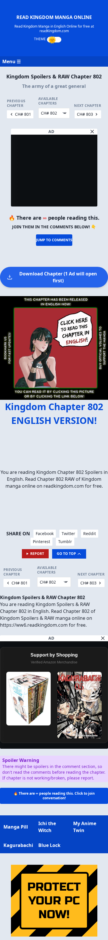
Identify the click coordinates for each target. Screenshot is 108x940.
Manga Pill (15, 827)
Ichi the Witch (47, 826)
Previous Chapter (16, 103)
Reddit (89, 533)
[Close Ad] (92, 131)
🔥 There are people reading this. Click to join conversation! (54, 795)
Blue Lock (49, 845)
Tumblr (65, 541)
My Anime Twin (84, 826)
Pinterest (41, 541)
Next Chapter (87, 105)
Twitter (68, 533)
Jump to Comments (54, 240)
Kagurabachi (18, 845)
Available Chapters (48, 101)
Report (37, 553)
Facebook (45, 533)
